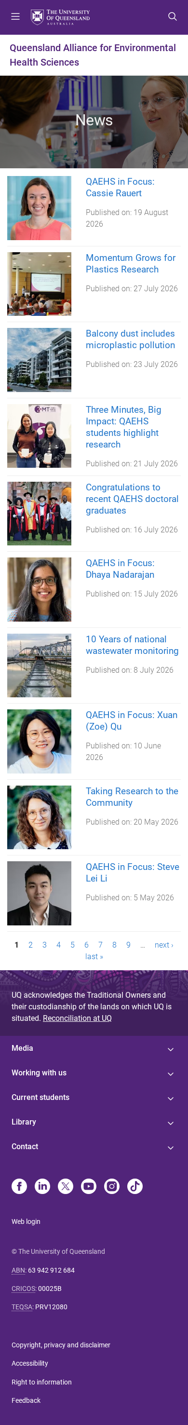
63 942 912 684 (51, 1270)
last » (94, 956)
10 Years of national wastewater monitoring (132, 645)
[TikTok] (135, 1187)
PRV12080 (51, 1307)
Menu (15, 17)
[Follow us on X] (65, 1187)
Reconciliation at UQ (77, 1018)
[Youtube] (88, 1187)
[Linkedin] (42, 1187)
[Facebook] (19, 1187)
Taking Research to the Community (132, 797)
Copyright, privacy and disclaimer (61, 1345)
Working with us (39, 1072)
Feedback (26, 1400)
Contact (25, 1146)
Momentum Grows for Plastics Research (130, 263)
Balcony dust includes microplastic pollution (130, 339)
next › (164, 945)
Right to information (42, 1382)
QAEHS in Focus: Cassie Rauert (120, 187)
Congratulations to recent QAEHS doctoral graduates (132, 499)
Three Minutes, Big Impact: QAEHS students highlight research (123, 427)
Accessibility (30, 1363)
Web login (26, 1221)
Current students (40, 1097)
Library (24, 1121)
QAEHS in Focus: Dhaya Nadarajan (120, 568)
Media (22, 1048)
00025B (50, 1288)
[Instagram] (112, 1187)
